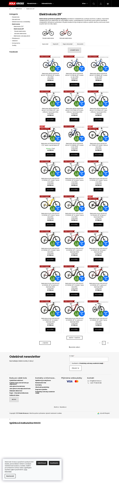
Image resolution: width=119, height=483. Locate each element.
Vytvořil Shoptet (105, 413)
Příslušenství (16, 38)
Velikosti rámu (14, 395)
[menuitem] (32, 3)
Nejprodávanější (67, 44)
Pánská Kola (15, 17)
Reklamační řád (40, 382)
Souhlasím (54, 463)
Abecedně (80, 44)
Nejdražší (55, 44)
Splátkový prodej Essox (43, 380)
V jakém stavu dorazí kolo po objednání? (19, 383)
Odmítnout (42, 463)
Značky (14, 45)
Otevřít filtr (74, 50)
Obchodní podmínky (42, 387)
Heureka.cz (63, 407)
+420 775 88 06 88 (95, 383)
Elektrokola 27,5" (19, 26)
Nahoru (45, 343)
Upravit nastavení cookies (54, 413)
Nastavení (10, 476)
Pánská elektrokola (20, 31)
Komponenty (16, 43)
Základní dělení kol (15, 390)
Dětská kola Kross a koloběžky (21, 22)
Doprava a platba (41, 389)
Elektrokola (16, 24)
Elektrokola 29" (19, 29)
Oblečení (15, 41)
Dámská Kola (16, 19)
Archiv (14, 399)
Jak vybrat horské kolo (17, 386)
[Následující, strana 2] (104, 343)
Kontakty (38, 385)
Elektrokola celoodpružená (22, 36)
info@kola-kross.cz (95, 381)
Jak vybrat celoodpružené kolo (19, 388)
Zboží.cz (56, 407)
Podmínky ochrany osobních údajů (91, 363)
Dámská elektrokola (20, 33)
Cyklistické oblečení (16, 380)
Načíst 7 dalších (74, 338)
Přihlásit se (75, 368)
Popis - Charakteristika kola (18, 393)
